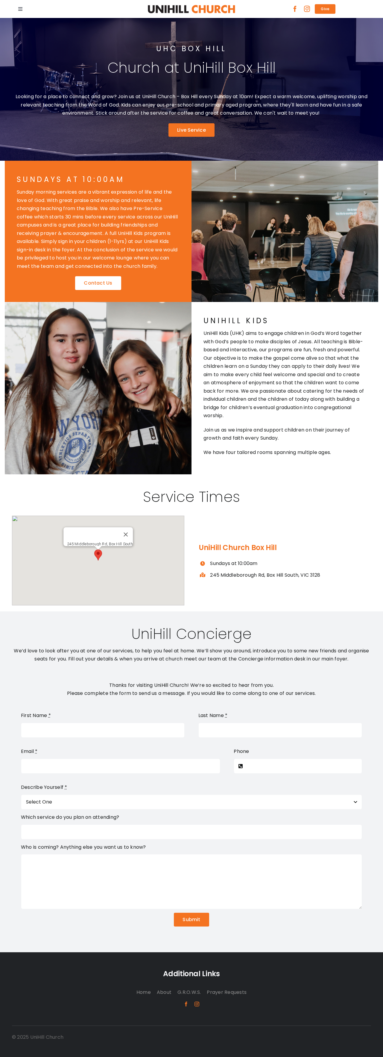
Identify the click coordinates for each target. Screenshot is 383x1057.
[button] (98, 555)
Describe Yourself (44, 787)
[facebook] (295, 9)
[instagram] (307, 9)
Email (29, 751)
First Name (36, 715)
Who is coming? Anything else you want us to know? (83, 847)
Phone (241, 751)
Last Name (213, 715)
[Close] (125, 534)
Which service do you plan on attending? (70, 817)
